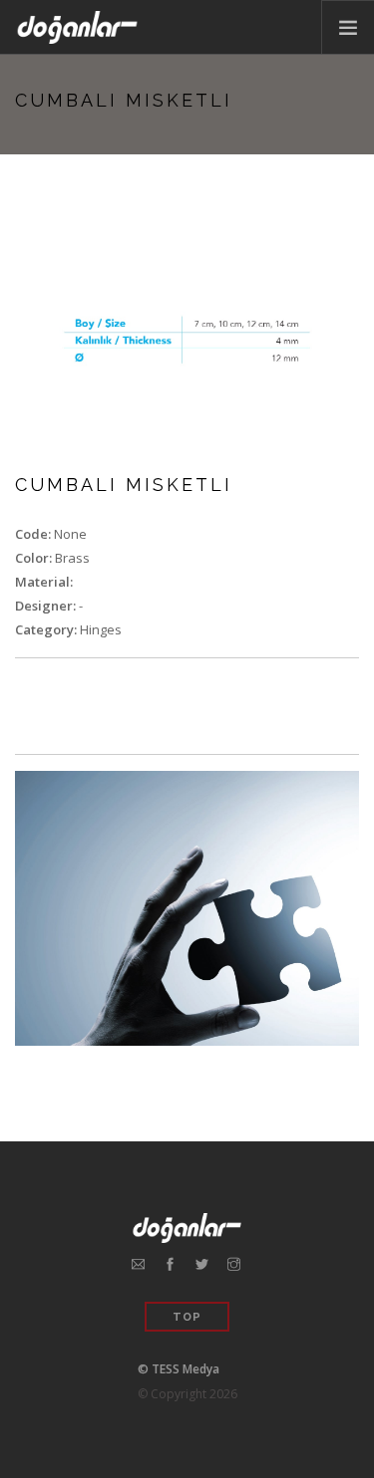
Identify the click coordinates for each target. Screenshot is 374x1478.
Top (187, 1317)
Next (331, 341)
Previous (43, 341)
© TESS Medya (178, 1368)
